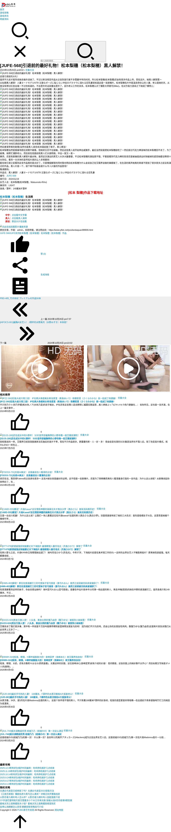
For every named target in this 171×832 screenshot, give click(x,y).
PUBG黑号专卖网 (25, 810)
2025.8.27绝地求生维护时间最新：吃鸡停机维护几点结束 (27, 781)
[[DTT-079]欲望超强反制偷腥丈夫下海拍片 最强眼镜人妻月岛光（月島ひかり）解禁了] (41, 546)
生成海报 (44, 274)
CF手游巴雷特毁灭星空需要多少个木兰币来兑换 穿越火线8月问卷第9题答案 (36, 800)
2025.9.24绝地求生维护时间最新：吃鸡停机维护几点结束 (27, 777)
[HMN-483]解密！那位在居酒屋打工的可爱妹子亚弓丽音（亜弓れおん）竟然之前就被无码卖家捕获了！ (49, 586)
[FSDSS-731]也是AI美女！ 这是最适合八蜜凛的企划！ (26, 475)
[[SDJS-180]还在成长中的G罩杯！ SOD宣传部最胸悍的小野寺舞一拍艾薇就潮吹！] (40, 435)
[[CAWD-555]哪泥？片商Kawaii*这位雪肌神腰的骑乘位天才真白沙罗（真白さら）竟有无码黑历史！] (48, 509)
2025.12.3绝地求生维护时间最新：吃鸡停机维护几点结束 (27, 768)
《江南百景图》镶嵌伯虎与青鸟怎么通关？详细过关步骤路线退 (30, 794)
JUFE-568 (11, 176)
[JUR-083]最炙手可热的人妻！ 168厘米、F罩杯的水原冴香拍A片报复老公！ (36, 697)
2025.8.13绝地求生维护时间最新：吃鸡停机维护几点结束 (27, 784)
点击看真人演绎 (19, 218)
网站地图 (59, 810)
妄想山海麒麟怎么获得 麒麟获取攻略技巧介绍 (21, 807)
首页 (2, 9)
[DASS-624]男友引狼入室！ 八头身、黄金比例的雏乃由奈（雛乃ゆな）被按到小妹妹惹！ (42, 623)
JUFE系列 (15, 233)
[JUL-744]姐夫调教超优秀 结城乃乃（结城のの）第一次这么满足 (31, 734)
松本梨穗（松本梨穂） (12, 196)
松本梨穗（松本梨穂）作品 (54, 233)
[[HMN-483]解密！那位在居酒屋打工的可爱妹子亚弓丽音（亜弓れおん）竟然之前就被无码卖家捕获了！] (50, 583)
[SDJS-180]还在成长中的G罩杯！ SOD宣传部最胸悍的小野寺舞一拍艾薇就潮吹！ (39, 438)
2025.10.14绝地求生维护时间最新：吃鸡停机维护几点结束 (28, 774)
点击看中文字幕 (19, 215)
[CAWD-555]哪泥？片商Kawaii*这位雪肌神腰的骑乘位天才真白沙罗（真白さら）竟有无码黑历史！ (47, 512)
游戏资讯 (4, 16)
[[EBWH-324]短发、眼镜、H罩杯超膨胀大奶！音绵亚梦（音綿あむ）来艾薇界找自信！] (42, 656)
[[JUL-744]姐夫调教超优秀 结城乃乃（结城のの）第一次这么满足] (32, 730)
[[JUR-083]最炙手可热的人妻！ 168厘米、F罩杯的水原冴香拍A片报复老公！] (37, 693)
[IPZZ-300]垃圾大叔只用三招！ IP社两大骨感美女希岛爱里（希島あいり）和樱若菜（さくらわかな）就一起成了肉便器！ (57, 401)
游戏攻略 (4, 13)
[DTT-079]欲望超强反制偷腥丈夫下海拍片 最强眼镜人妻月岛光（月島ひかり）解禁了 (40, 549)
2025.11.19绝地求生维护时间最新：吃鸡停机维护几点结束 (27, 771)
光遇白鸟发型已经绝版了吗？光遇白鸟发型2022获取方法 (27, 791)
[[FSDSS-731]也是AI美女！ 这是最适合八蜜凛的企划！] (27, 472)
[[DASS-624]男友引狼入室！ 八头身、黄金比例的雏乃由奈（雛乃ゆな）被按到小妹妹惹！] (43, 620)
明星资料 (4, 19)
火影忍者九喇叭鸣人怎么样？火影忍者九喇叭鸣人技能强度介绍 (30, 797)
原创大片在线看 (19, 221)
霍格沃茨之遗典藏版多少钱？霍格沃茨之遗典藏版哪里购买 (28, 803)
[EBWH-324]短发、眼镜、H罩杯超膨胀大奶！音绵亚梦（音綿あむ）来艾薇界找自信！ (41, 660)
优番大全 (30, 70)
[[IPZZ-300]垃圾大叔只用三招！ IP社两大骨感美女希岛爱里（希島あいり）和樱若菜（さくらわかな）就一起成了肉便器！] (59, 398)
